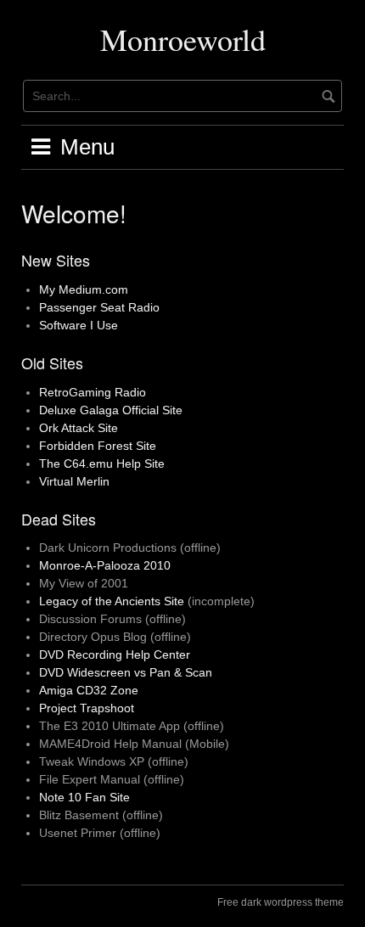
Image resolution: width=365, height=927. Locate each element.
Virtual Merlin (74, 481)
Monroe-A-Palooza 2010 (105, 565)
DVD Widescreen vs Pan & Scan (125, 672)
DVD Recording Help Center (114, 654)
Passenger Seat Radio (99, 307)
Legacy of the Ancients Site (111, 601)
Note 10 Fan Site (84, 797)
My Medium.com (83, 289)
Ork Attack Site (78, 428)
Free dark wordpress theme (280, 902)
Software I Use (78, 325)
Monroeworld (183, 39)
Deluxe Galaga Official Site (110, 410)
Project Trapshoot (86, 708)
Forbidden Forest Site (97, 445)
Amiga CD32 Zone (88, 690)
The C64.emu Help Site (102, 463)
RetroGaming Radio (92, 392)
